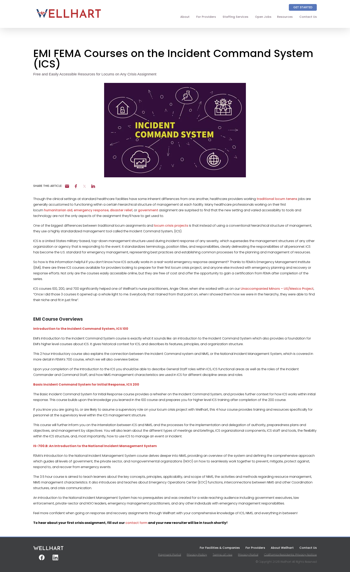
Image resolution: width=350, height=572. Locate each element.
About (185, 17)
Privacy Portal (248, 554)
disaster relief (121, 210)
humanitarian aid (58, 210)
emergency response (91, 210)
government (148, 210)
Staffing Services (235, 17)
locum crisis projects (171, 225)
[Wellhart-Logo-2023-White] (48, 549)
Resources (285, 17)
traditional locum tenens (277, 199)
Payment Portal (169, 554)
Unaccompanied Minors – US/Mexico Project (277, 288)
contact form (136, 522)
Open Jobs (263, 17)
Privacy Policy (197, 554)
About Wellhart (282, 548)
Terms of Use (222, 554)
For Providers (206, 17)
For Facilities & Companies (220, 548)
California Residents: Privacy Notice (290, 554)
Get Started (302, 7)
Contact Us (308, 17)
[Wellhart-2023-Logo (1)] (68, 19)
